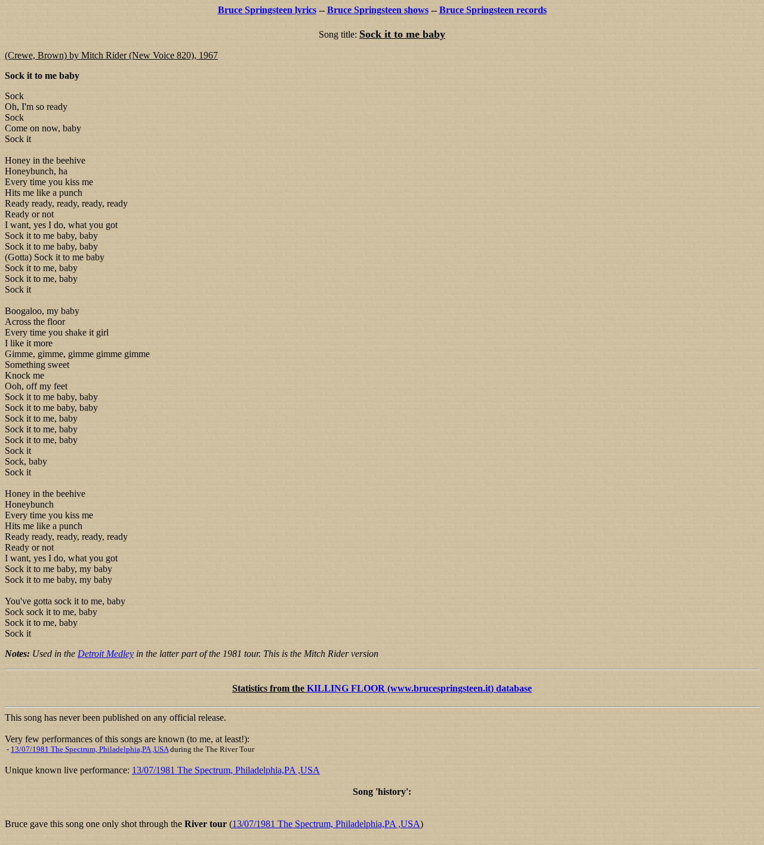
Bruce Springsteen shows (378, 10)
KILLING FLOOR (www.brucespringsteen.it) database (419, 688)
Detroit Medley (106, 654)
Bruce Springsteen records (493, 10)
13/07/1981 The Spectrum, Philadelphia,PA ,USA (89, 749)
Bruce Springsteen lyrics (267, 10)
